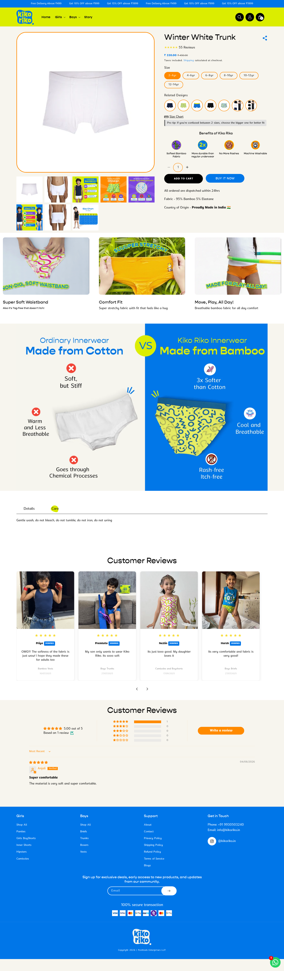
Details (29, 509)
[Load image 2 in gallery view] (57, 189)
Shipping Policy (153, 845)
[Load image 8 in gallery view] (85, 217)
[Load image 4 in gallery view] (113, 189)
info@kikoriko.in (228, 830)
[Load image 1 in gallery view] (29, 189)
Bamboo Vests (45, 669)
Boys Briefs (231, 669)
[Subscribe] (169, 890)
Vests (83, 851)
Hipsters (21, 851)
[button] (60, 17)
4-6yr (191, 75)
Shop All (21, 824)
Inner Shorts (23, 845)
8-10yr (228, 75)
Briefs (83, 831)
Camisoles (22, 858)
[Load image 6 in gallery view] (29, 217)
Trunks (84, 838)
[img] (38, 762)
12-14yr (173, 84)
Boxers (84, 845)
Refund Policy (152, 851)
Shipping (189, 60)
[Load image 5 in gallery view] (141, 189)
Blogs (147, 865)
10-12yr (249, 75)
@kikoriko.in (227, 841)
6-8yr (209, 75)
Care (55, 509)
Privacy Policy (153, 838)
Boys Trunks (107, 669)
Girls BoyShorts (26, 838)
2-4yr (172, 75)
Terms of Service (154, 858)
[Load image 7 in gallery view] (57, 217)
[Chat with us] (275, 962)
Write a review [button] (221, 730)
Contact (149, 831)
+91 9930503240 (231, 824)
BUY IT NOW (225, 178)
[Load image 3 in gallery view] (85, 189)
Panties (21, 831)
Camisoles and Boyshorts (169, 669)
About (147, 824)
